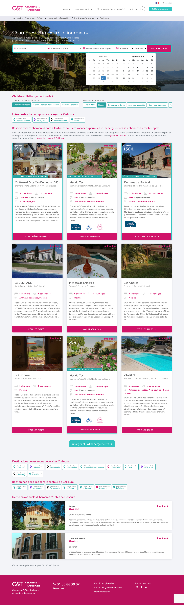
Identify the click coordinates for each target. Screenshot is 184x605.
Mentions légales (102, 591)
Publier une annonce (160, 9)
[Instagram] (137, 587)
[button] (157, 3)
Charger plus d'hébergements (91, 443)
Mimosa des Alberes (81, 282)
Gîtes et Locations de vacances (111, 9)
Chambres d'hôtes (83, 9)
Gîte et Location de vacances (46, 104)
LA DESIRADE (23, 282)
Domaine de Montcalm (138, 182)
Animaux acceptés (137, 105)
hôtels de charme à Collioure (50, 138)
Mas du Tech (77, 182)
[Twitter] (146, 587)
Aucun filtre (89, 104)
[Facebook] (141, 587)
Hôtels (133, 9)
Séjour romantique (116, 105)
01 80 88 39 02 (68, 584)
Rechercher (159, 48)
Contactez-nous (143, 583)
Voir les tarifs (36, 329)
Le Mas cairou (23, 375)
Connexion (167, 3)
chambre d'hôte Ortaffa (26, 186)
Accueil (66, 9)
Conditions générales (104, 583)
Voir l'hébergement (36, 236)
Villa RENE (130, 375)
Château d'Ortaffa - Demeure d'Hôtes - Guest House (48, 182)
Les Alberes (131, 282)
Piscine (83, 33)
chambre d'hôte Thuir (134, 186)
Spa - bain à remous (157, 105)
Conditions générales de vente (108, 587)
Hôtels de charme (70, 104)
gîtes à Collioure (118, 135)
